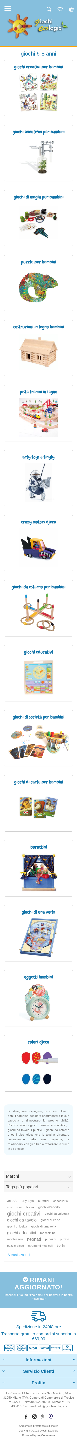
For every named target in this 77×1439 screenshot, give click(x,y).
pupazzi (50, 1239)
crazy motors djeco (38, 522)
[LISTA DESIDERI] (58, 10)
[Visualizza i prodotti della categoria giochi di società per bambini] (38, 742)
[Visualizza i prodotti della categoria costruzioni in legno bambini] (38, 352)
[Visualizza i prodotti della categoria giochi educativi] (38, 677)
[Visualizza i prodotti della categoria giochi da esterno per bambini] (38, 612)
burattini (43, 1200)
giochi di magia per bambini (39, 197)
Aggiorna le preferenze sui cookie (38, 1425)
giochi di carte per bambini (38, 782)
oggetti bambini (38, 977)
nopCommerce (46, 1435)
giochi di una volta (43, 1226)
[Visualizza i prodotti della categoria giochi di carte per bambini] (38, 807)
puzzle (64, 1239)
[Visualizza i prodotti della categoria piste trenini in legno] (38, 417)
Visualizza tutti (19, 1255)
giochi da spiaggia (57, 1213)
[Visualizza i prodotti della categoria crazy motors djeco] (38, 547)
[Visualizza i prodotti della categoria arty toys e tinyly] (38, 482)
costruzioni (14, 1207)
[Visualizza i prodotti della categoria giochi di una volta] (38, 937)
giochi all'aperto (49, 1207)
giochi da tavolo (22, 1220)
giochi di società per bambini (38, 717)
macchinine (48, 1233)
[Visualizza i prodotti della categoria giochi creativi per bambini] (38, 92)
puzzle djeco (15, 1245)
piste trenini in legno (38, 392)
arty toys (28, 1200)
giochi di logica (17, 1226)
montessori (15, 1239)
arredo (12, 1201)
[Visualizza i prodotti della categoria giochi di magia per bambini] (38, 222)
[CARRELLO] (69, 10)
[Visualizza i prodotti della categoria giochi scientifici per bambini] (38, 157)
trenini (61, 1245)
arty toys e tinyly (38, 457)
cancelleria (60, 1200)
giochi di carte (50, 1220)
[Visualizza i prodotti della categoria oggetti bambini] (38, 1002)
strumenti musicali (40, 1245)
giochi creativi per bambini (38, 67)
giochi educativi (21, 1232)
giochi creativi (23, 1214)
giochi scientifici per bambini (39, 132)
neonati (34, 1239)
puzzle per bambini (38, 262)
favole (30, 1207)
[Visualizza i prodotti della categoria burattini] (38, 872)
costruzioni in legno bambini (38, 327)
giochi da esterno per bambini (38, 587)
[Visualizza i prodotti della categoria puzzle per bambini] (38, 287)
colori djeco (38, 1042)
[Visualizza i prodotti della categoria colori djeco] (38, 1067)
